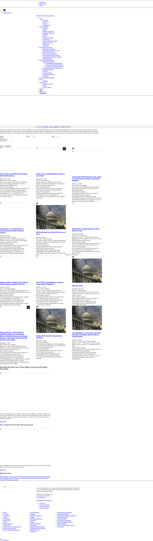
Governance (33, 525)
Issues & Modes (34, 512)
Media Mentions (7, 523)
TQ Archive (60, 527)
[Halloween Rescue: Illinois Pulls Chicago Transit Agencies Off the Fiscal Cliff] (15, 257)
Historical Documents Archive (65, 525)
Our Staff (5, 514)
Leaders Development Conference (66, 515)
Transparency (7, 519)
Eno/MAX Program (62, 517)
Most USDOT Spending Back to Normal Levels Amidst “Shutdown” (49, 283)
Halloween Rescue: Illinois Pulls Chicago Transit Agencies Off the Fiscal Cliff (14, 283)
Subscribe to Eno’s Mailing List (12, 527)
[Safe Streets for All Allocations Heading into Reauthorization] (15, 148)
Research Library (62, 523)
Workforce (33, 531)
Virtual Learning (62, 519)
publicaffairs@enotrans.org (44, 500)
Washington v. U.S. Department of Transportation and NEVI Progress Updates (12, 230)
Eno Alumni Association (64, 520)
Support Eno (6, 520)
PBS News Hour (77, 285)
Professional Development (64, 512)
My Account (42, 4)
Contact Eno (6, 525)
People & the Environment (37, 527)
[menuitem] (78, 2)
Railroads (33, 520)
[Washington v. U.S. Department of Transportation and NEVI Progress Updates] (15, 203)
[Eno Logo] (45, 15)
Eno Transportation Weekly (65, 522)
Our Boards (6, 515)
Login (41, 5)
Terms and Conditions (9, 528)
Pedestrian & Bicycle (36, 519)
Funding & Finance (35, 523)
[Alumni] (6, 136)
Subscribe (42, 2)
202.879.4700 (42, 497)
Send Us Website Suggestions (11, 530)
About (5, 512)
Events (5, 522)
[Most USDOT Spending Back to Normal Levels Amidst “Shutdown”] (51, 257)
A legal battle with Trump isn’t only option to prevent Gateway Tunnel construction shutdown (86, 178)
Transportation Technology (38, 528)
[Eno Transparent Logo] (11, 487)
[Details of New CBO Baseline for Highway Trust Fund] (51, 148)
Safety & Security (35, 530)
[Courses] (6, 138)
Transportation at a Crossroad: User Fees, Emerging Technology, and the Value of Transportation (86, 334)
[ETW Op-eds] (6, 140)
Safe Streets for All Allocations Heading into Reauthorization (13, 175)
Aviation (32, 514)
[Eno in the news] (6, 139)
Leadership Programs (63, 514)
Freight (32, 517)
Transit (32, 522)
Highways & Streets (35, 515)
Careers (5, 517)
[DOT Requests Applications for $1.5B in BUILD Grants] (87, 203)
